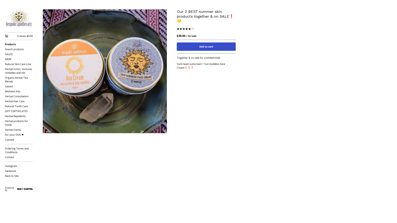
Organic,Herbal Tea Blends (16, 79)
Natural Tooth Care (16, 106)
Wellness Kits (12, 91)
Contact (9, 157)
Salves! (9, 86)
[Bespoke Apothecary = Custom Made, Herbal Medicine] (19, 18)
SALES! (9, 54)
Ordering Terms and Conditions (17, 150)
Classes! (9, 139)
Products (10, 44)
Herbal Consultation (17, 96)
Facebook (10, 171)
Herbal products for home (16, 123)
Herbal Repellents (15, 116)
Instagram (11, 166)
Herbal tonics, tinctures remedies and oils (18, 70)
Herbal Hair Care (15, 101)
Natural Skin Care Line (18, 64)
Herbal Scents (13, 129)
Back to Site (12, 176)
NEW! (8, 59)
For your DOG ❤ (14, 134)
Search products (14, 49)
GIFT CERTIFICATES (16, 111)
